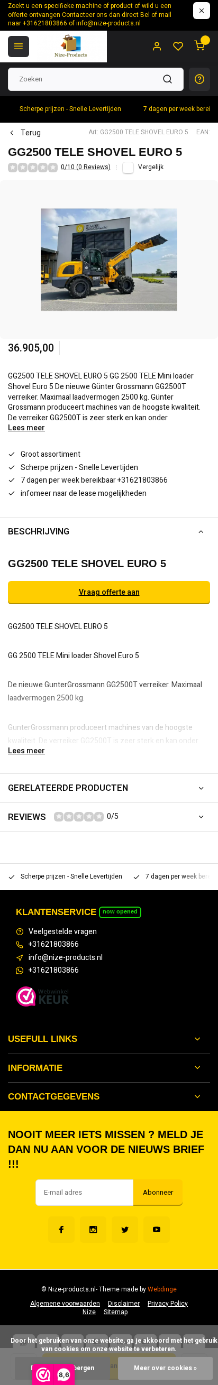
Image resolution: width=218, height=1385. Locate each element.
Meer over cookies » (165, 1368)
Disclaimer (124, 1303)
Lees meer (26, 428)
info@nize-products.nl (66, 958)
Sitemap (116, 1312)
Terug (31, 133)
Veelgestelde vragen (63, 932)
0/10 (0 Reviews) (86, 167)
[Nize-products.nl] (72, 46)
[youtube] (156, 1229)
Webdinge (162, 1289)
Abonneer (158, 1192)
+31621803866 (54, 944)
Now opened (120, 911)
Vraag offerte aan (109, 592)
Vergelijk (151, 167)
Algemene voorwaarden (65, 1303)
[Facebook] (61, 1229)
